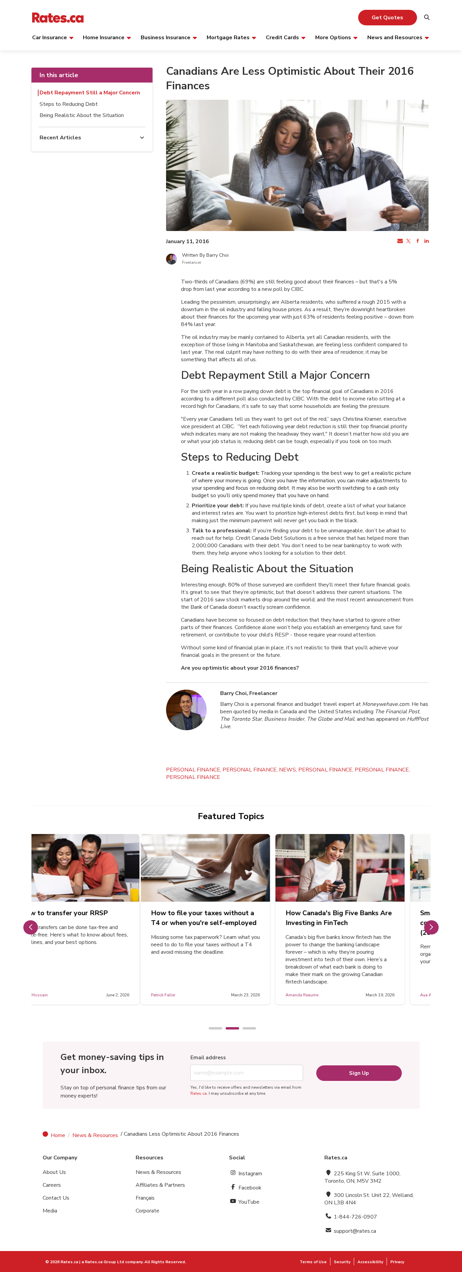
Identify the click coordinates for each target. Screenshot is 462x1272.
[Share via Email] (399, 241)
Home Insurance (103, 37)
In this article (59, 75)
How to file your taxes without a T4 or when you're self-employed (94, 917)
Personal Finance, (194, 769)
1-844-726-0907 (354, 1217)
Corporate (147, 1211)
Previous (30, 927)
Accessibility (370, 1262)
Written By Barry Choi (205, 255)
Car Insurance (49, 37)
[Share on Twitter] (408, 241)
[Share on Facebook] (417, 241)
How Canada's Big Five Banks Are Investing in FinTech (230, 917)
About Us (54, 1172)
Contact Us (56, 1198)
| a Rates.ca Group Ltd (101, 1262)
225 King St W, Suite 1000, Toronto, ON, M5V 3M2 (362, 1177)
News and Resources (394, 37)
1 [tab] (212, 1029)
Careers (52, 1185)
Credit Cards (282, 37)
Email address (208, 1057)
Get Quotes (387, 17)
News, (288, 769)
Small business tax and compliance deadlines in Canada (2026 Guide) (361, 922)
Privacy (397, 1262)
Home (58, 1135)
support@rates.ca (354, 1231)
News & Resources (95, 1135)
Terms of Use (313, 1262)
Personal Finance (193, 777)
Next (431, 927)
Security (342, 1262)
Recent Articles (60, 137)
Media (50, 1211)
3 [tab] (245, 1029)
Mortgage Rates (228, 37)
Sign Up (359, 1073)
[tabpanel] (96, 919)
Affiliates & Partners (160, 1185)
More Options (333, 37)
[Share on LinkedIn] (426, 241)
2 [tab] (229, 1029)
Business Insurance (165, 37)
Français (145, 1198)
